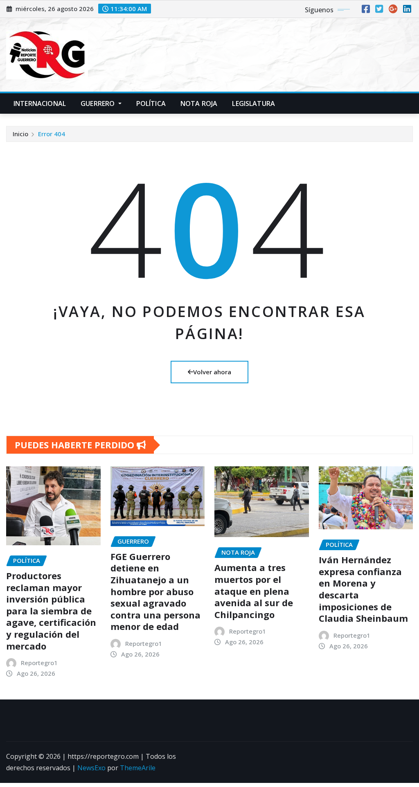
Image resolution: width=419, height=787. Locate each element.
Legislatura (253, 103)
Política (151, 103)
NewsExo (91, 767)
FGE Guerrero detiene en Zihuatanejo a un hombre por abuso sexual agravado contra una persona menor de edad (155, 591)
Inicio (20, 134)
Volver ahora (212, 372)
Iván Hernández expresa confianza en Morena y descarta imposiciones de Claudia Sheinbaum (363, 588)
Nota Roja (198, 103)
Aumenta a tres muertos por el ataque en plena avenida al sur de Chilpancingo (253, 590)
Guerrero (98, 103)
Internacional (40, 103)
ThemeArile (137, 767)
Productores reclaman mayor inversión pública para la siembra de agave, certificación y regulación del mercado (51, 610)
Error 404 (51, 134)
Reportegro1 (39, 663)
